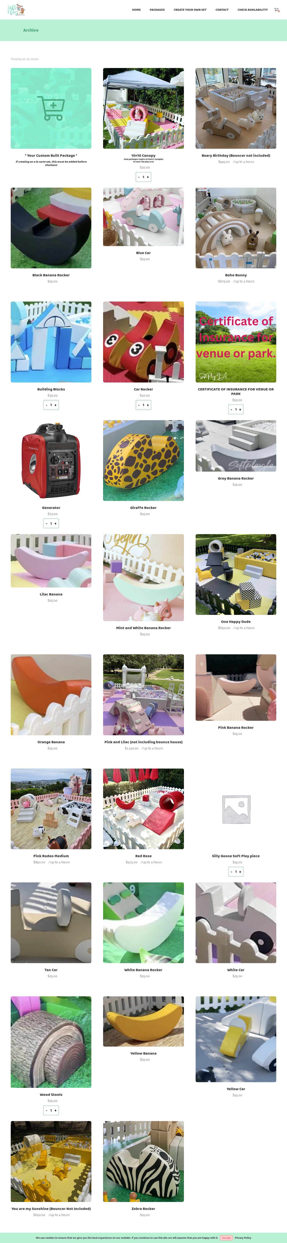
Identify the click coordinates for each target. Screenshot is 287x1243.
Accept (226, 1237)
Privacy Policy (243, 1237)
